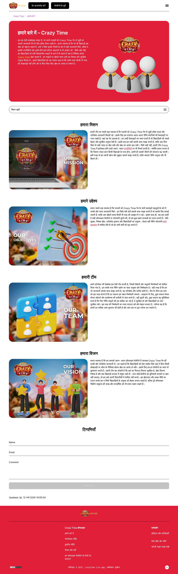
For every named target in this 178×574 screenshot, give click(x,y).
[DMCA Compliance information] (16, 567)
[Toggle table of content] (165, 109)
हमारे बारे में (69, 533)
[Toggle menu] (167, 5)
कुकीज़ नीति (70, 544)
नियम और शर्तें (70, 550)
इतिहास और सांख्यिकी (160, 533)
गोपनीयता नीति (71, 539)
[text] (94, 567)
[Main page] (17, 5)
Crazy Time (18, 16)
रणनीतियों (128, 148)
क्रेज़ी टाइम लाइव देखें (160, 546)
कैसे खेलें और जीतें (158, 541)
